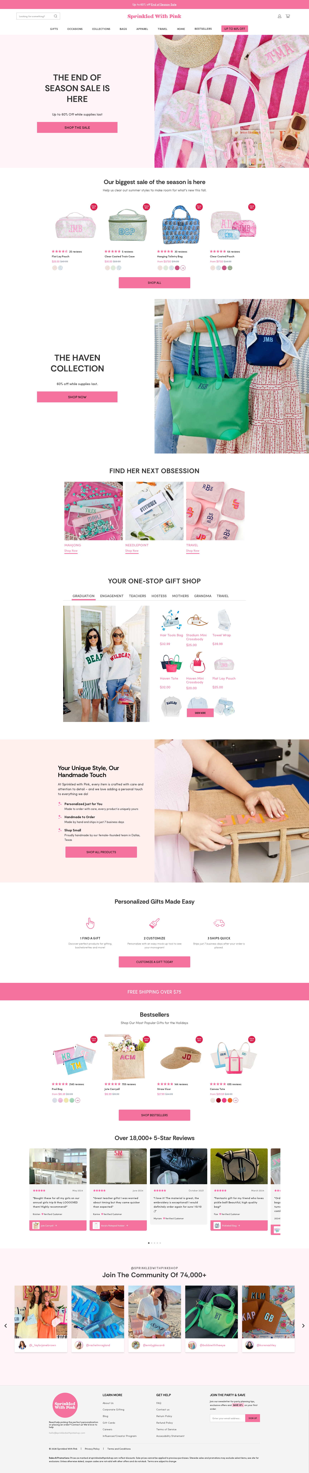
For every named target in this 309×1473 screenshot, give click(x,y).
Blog (105, 1416)
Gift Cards (109, 1422)
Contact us (163, 1409)
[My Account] (279, 16)
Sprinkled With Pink (67, 1448)
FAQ (158, 1403)
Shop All (154, 283)
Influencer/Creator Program (120, 1436)
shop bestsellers (154, 1115)
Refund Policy (164, 1422)
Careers (107, 1429)
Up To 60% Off (234, 29)
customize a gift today (154, 962)
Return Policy (164, 1416)
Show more (200, 713)
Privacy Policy (92, 1448)
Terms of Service (166, 1429)
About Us (108, 1403)
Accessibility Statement (170, 1436)
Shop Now (71, 550)
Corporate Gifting (113, 1409)
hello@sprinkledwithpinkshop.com (67, 1432)
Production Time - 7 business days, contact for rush (154, 4)
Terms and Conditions (119, 1448)
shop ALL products (101, 852)
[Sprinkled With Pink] (154, 16)
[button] (54, 28)
